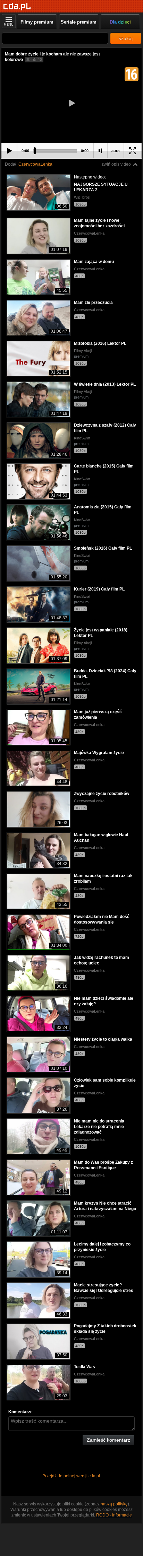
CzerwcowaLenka (35, 164)
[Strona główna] (17, 6)
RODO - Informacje (114, 1515)
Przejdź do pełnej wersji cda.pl (71, 1476)
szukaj (126, 38)
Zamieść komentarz (108, 1440)
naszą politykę (114, 1504)
